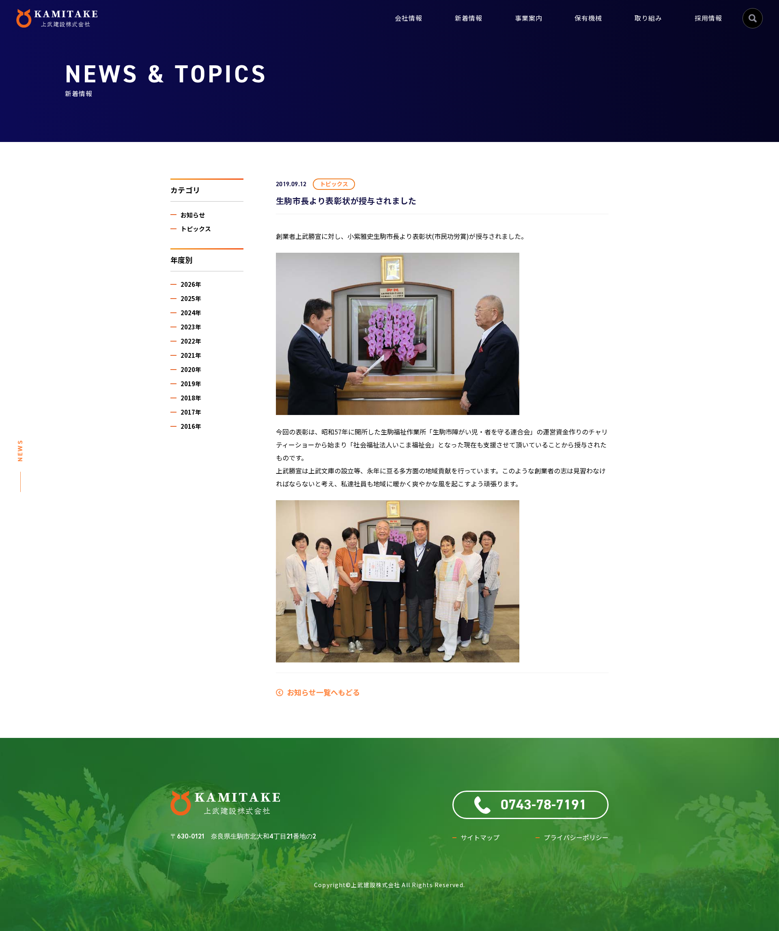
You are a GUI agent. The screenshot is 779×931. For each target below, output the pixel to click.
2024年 (191, 312)
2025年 (191, 298)
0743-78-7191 (544, 805)
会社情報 (408, 18)
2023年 (191, 327)
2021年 (191, 355)
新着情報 (468, 18)
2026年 (191, 284)
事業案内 (528, 18)
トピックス (196, 228)
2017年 (191, 412)
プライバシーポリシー (576, 837)
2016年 (191, 426)
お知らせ (193, 215)
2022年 (191, 341)
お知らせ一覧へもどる (321, 692)
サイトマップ (480, 837)
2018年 (191, 397)
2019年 (191, 383)
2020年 (191, 369)
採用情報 (708, 18)
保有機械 (588, 18)
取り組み (648, 18)
